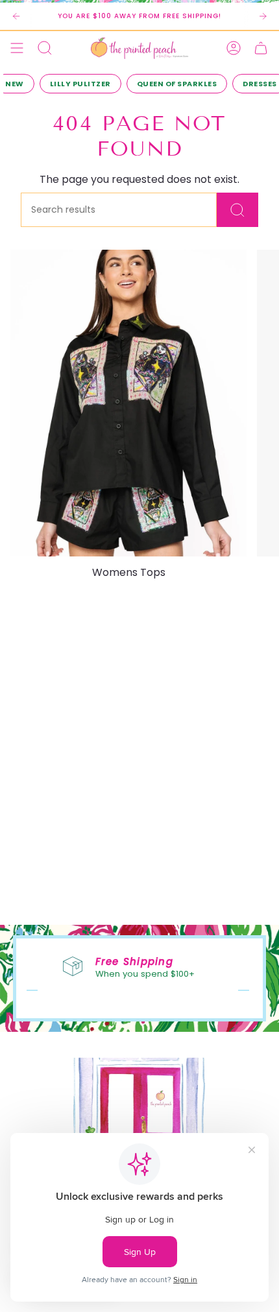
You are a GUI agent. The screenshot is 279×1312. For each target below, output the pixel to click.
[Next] (263, 16)
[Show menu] (17, 48)
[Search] (237, 210)
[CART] (260, 48)
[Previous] (16, 16)
